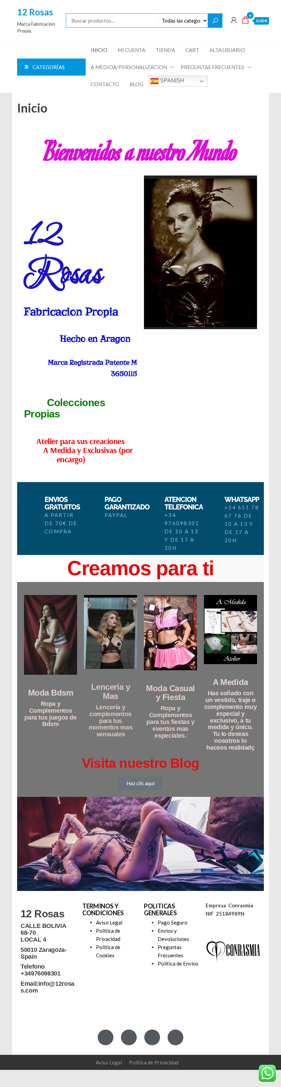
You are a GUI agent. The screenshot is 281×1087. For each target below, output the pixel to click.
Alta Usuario (227, 50)
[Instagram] (129, 1037)
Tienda (165, 50)
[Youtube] (152, 1037)
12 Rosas (35, 12)
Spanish (171, 80)
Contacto (105, 84)
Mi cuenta (131, 50)
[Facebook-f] (105, 1037)
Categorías (49, 67)
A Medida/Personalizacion (129, 67)
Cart (192, 50)
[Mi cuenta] (233, 19)
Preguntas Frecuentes (212, 67)
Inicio (99, 50)
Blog (136, 84)
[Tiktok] (175, 1037)
